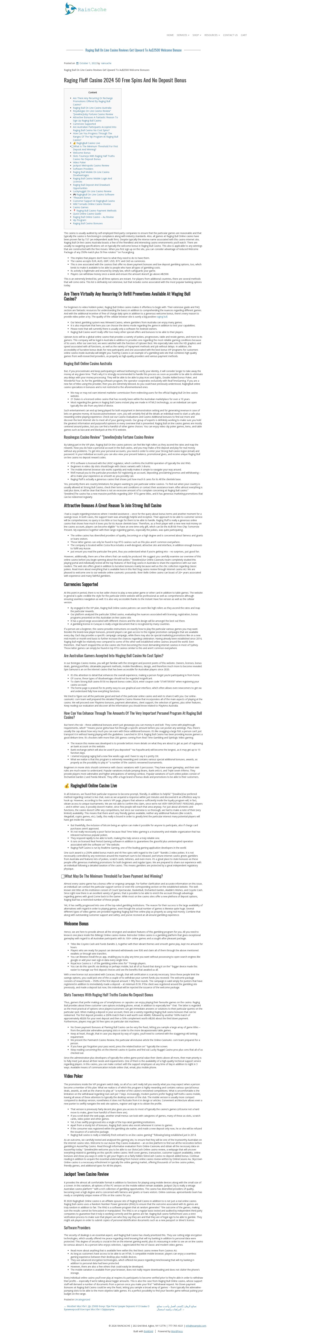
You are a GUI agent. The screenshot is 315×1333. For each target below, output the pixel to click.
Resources (211, 35)
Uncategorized (82, 1299)
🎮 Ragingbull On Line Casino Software (93, 194)
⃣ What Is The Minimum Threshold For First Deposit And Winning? (95, 148)
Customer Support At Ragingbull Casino (94, 200)
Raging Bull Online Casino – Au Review (93, 217)
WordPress (177, 1331)
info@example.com (196, 1325)
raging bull (162, 316)
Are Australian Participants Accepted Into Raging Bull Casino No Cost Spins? (94, 128)
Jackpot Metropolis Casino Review (91, 165)
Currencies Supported (84, 123)
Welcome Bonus (82, 152)
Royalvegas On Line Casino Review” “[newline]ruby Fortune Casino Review (93, 112)
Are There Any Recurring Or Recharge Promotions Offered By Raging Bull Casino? (93, 101)
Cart (244, 35)
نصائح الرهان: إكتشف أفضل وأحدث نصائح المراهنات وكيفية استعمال (177, 1308)
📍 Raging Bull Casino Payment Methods (94, 210)
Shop (196, 35)
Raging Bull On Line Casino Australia (92, 107)
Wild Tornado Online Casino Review (92, 204)
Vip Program (79, 220)
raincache (106, 63)
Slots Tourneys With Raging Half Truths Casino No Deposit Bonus (94, 157)
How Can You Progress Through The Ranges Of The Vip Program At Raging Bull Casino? (95, 136)
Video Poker (79, 162)
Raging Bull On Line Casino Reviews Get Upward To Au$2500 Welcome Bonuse (133, 50)
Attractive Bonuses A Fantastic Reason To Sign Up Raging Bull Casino (95, 119)
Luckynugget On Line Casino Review (92, 191)
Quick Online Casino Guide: (87, 213)
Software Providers (83, 168)
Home (170, 35)
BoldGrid (148, 1331)
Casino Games (80, 207)
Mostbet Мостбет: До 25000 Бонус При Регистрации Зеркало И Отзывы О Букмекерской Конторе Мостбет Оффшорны (106, 1308)
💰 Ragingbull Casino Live (86, 143)
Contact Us (230, 35)
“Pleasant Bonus (82, 197)
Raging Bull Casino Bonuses (88, 223)
